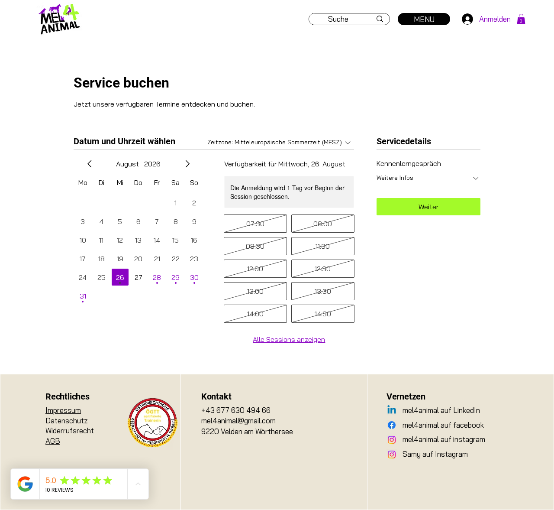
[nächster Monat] (187, 164)
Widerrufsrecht (69, 430)
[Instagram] (392, 440)
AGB (52, 440)
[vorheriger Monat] (89, 164)
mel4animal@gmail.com (238, 420)
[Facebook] (392, 425)
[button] (521, 19)
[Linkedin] (392, 410)
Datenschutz (66, 420)
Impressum (63, 410)
